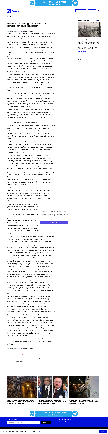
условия (38, 431)
